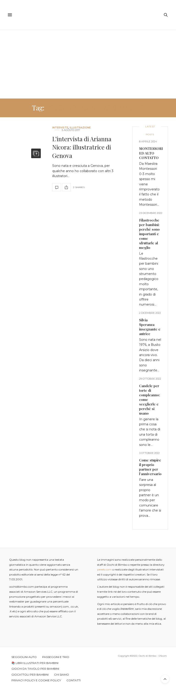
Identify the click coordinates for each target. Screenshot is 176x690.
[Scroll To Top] (165, 679)
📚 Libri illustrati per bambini (34, 663)
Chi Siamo (61, 674)
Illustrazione (80, 127)
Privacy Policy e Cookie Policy (36, 680)
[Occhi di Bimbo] (88, 15)
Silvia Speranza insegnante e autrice (149, 327)
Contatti (73, 680)
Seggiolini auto (24, 657)
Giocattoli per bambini (30, 674)
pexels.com (104, 569)
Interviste (60, 127)
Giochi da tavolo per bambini (35, 668)
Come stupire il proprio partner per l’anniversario (150, 467)
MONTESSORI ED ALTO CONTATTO (151, 153)
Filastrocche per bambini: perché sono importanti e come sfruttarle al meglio (149, 234)
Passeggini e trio (55, 657)
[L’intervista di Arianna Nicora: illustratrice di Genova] (24, 159)
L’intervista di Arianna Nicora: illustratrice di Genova (81, 147)
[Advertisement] (88, 64)
